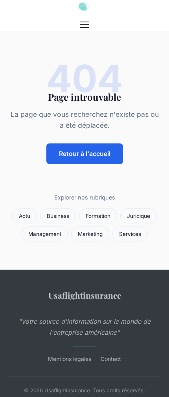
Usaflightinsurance (84, 295)
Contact (111, 358)
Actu (24, 216)
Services (130, 234)
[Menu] (84, 24)
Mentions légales (69, 358)
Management (44, 234)
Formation (98, 216)
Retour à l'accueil (84, 154)
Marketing (90, 234)
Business (58, 216)
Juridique (138, 216)
